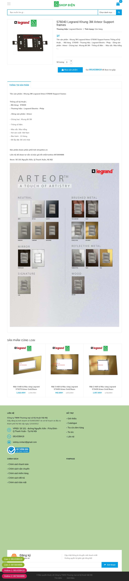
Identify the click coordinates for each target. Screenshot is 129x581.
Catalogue (72, 423)
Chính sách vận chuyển (18, 469)
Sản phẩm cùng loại (21, 340)
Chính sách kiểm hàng (18, 473)
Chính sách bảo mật (17, 482)
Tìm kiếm (58, 578)
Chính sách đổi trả (16, 478)
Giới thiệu (72, 418)
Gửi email (111, 565)
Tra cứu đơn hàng (76, 428)
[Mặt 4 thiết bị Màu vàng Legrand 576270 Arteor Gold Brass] (26, 363)
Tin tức (71, 432)
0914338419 (95, 69)
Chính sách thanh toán (18, 464)
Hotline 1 (14, 570)
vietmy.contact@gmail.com (25, 442)
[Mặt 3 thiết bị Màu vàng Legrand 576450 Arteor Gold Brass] (64, 363)
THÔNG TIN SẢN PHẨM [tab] (19, 85)
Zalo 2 (13, 565)
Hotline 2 (14, 576)
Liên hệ (71, 437)
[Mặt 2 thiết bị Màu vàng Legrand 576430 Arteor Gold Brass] (103, 363)
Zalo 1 (13, 559)
